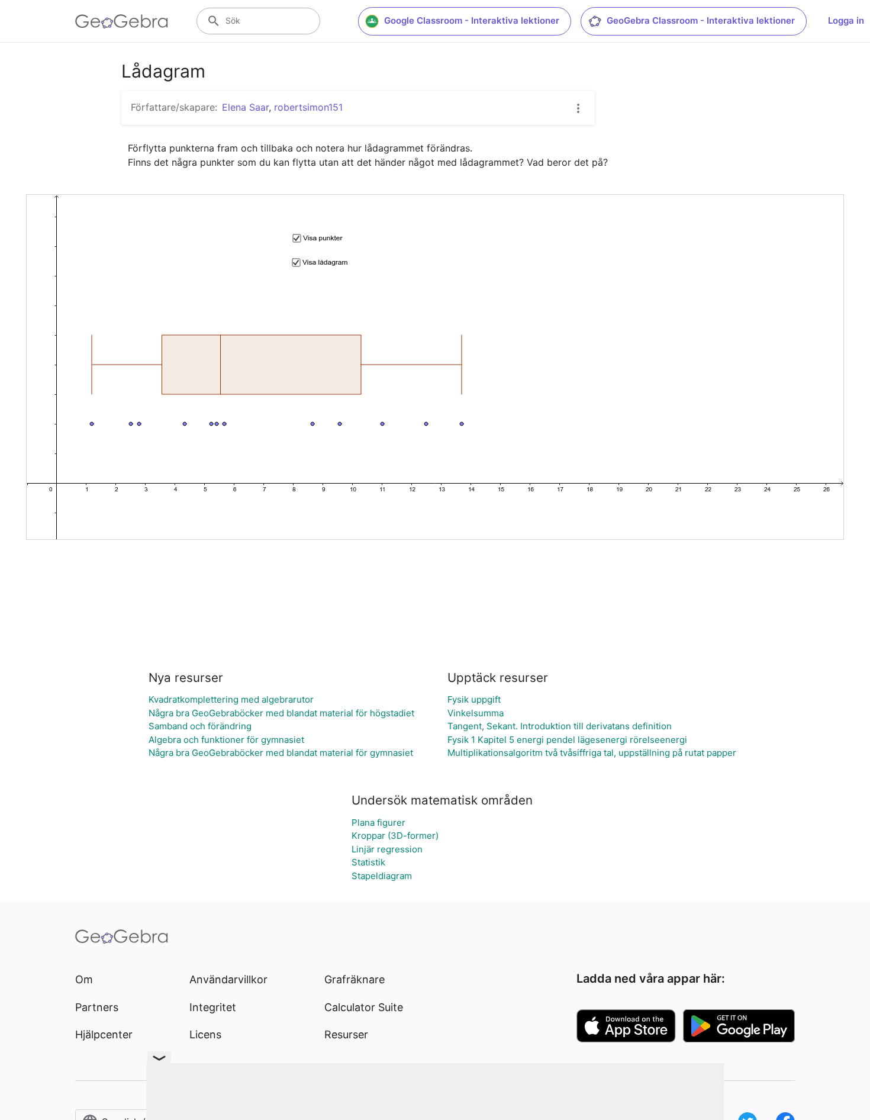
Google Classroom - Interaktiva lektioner (471, 20)
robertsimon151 (308, 107)
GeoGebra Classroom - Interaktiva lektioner (701, 20)
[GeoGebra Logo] (121, 21)
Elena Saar (245, 107)
